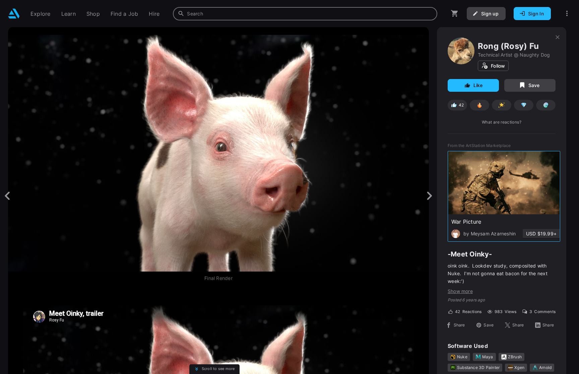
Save (534, 85)
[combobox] (305, 13)
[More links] (567, 13)
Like (478, 85)
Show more (460, 291)
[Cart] (455, 13)
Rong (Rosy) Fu (508, 46)
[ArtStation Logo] (14, 13)
